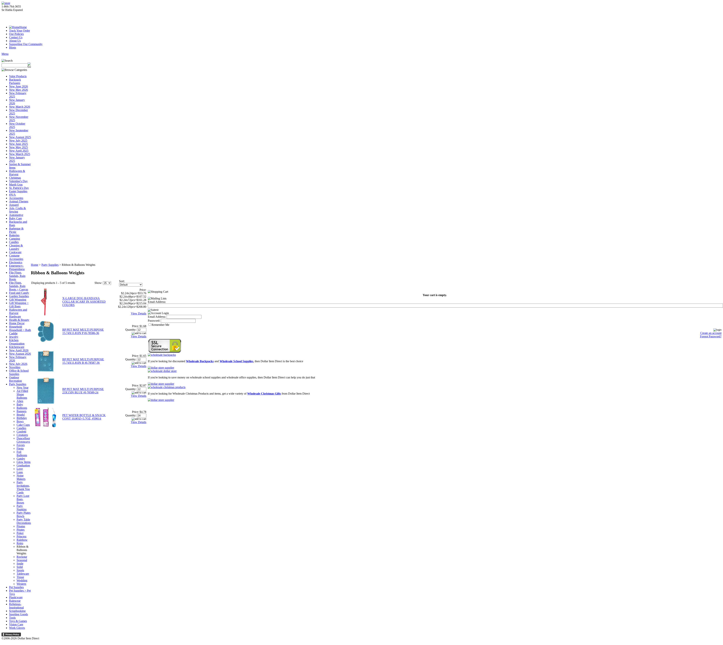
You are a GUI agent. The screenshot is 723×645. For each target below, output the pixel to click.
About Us (15, 40)
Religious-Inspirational (16, 606)
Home (23, 27)
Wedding (22, 580)
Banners (21, 411)
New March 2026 (19, 106)
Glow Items (24, 462)
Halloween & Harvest (17, 172)
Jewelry (13, 336)
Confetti (21, 431)
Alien (20, 401)
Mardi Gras (16, 184)
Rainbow (22, 539)
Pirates (20, 529)
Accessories (16, 198)
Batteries (14, 235)
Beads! (21, 414)
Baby (20, 404)
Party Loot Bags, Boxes (23, 499)
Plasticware (16, 597)
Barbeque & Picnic (16, 230)
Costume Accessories (16, 257)
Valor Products (18, 76)
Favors (21, 445)
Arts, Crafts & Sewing (17, 210)
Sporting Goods (18, 614)
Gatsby (21, 458)
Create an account (710, 333)
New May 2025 (18, 147)
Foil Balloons (22, 453)
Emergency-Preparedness (17, 267)
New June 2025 (18, 144)
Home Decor (16, 323)
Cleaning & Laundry (16, 247)
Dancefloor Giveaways (23, 440)
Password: (154, 320)
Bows (20, 421)
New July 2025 (18, 140)
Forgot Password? (710, 336)
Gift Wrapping (17, 299)
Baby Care (15, 218)
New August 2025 (20, 137)
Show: (98, 282)
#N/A (12, 194)
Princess (21, 536)
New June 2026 (18, 86)
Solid (20, 566)
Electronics (15, 262)
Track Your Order (19, 30)
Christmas (15, 177)
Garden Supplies (19, 296)
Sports (20, 570)
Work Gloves (17, 627)
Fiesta (20, 448)
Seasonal (22, 560)
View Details (138, 313)
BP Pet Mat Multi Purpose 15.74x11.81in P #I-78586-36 (83, 331)
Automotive (16, 215)
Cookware (15, 252)
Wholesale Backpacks (200, 361)
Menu (5, 53)
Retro (20, 543)
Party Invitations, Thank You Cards (23, 487)
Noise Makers (21, 477)
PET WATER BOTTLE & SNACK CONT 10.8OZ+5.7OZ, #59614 (84, 417)
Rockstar (22, 556)
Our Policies (16, 34)
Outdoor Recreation (15, 379)
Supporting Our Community (26, 44)
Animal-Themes (18, 201)
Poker (20, 533)
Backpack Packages (15, 81)
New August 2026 (20, 353)
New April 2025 (18, 150)
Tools (12, 617)
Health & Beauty (19, 319)
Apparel (14, 204)
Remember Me (160, 324)
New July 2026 (18, 363)
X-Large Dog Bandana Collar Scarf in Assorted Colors (84, 302)
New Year (22, 387)
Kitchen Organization (16, 342)
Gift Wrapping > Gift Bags (19, 304)
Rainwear (15, 600)
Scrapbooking (17, 610)
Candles (14, 242)
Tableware (23, 573)
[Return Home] (6, 3)
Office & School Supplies (19, 372)
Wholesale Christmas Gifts (264, 393)
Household (15, 326)
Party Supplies (17, 384)
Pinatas (21, 526)
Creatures (22, 435)
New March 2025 (19, 154)
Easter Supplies (18, 191)
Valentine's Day (18, 181)
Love (20, 468)
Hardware (15, 316)
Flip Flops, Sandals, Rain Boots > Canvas (18, 286)
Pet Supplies (16, 587)
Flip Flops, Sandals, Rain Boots (17, 276)
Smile (20, 563)
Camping (14, 238)
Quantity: (130, 329)
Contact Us (15, 37)
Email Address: (157, 301)
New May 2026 (18, 89)
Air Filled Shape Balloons (22, 394)
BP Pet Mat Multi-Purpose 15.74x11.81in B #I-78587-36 (83, 361)
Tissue (20, 577)
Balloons (22, 407)
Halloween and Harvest (18, 311)
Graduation (23, 465)
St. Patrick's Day (19, 187)
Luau (20, 472)
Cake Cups (23, 424)
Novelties (14, 367)
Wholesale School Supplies (236, 361)
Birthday (22, 418)
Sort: (122, 281)
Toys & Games (18, 621)
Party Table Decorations (24, 521)
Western (21, 583)
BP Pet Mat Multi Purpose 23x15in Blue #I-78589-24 (83, 390)
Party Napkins (22, 507)
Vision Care (16, 624)
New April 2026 (18, 350)
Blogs (12, 47)
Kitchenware (16, 347)
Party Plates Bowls (24, 514)
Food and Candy (19, 292)
